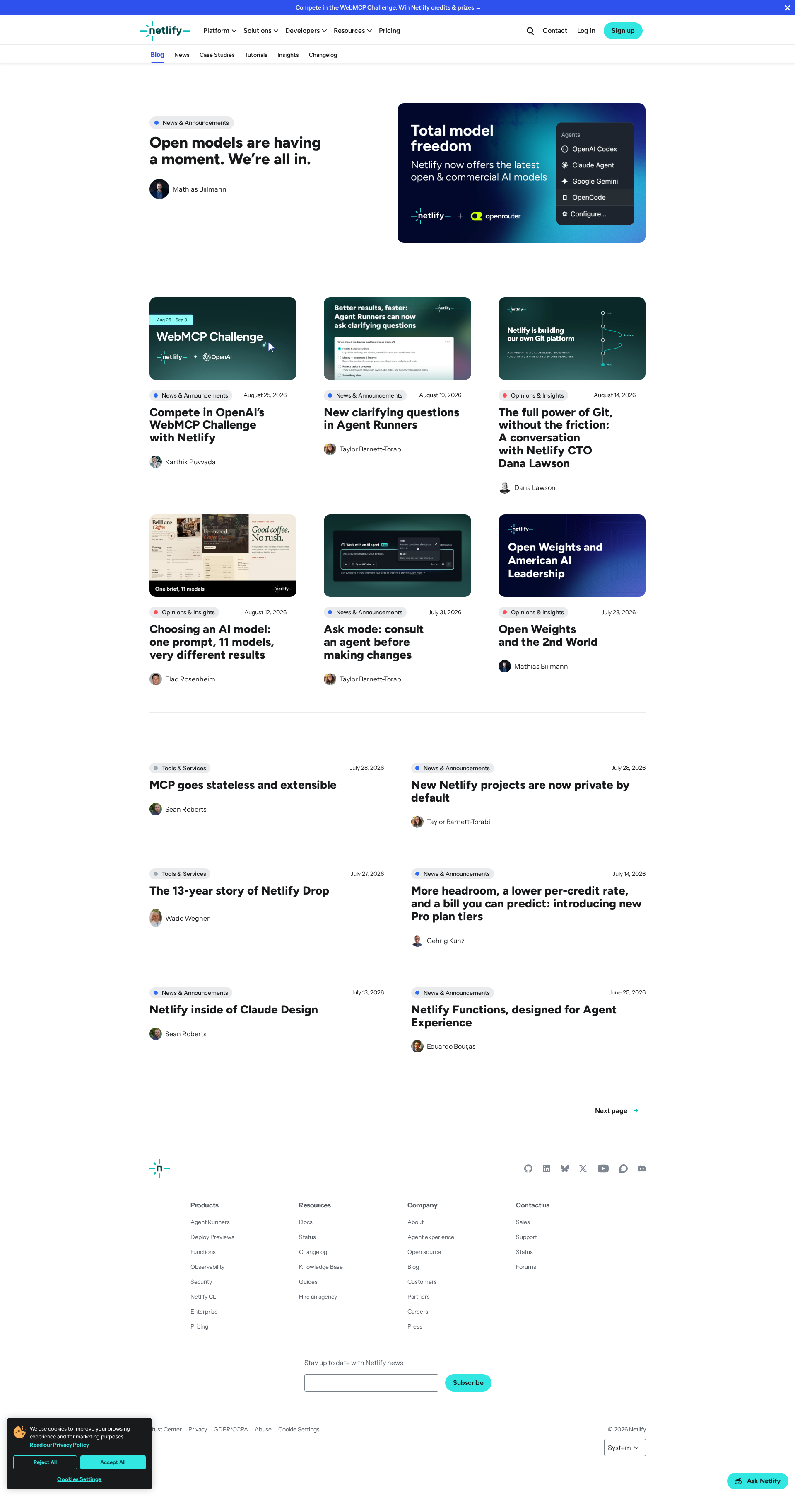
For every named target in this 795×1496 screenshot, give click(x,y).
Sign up (623, 30)
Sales (523, 1222)
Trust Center (165, 1429)
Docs (306, 1222)
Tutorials (256, 54)
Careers (417, 1311)
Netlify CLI (204, 1296)
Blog (157, 54)
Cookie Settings (299, 1429)
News (182, 54)
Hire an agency (318, 1296)
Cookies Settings (79, 1479)
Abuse (263, 1429)
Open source (424, 1252)
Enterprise (204, 1311)
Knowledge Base (321, 1267)
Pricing (389, 30)
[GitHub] (528, 1170)
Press (414, 1326)
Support (526, 1237)
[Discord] (642, 1170)
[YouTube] (603, 1170)
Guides (308, 1281)
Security (201, 1281)
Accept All (112, 1462)
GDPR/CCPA (231, 1429)
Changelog (323, 54)
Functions (203, 1252)
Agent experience (430, 1237)
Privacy (197, 1429)
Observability (207, 1267)
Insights (288, 54)
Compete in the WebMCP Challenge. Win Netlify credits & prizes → (388, 7)
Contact (555, 30)
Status (307, 1237)
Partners (418, 1296)
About (415, 1222)
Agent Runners (210, 1222)
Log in (586, 30)
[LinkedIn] (546, 1170)
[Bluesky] (565, 1170)
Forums (526, 1267)
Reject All (45, 1462)
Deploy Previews (212, 1237)
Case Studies (217, 54)
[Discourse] (623, 1170)
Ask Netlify (764, 1481)
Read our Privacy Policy (59, 1444)
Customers (422, 1281)
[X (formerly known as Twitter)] (583, 1170)
